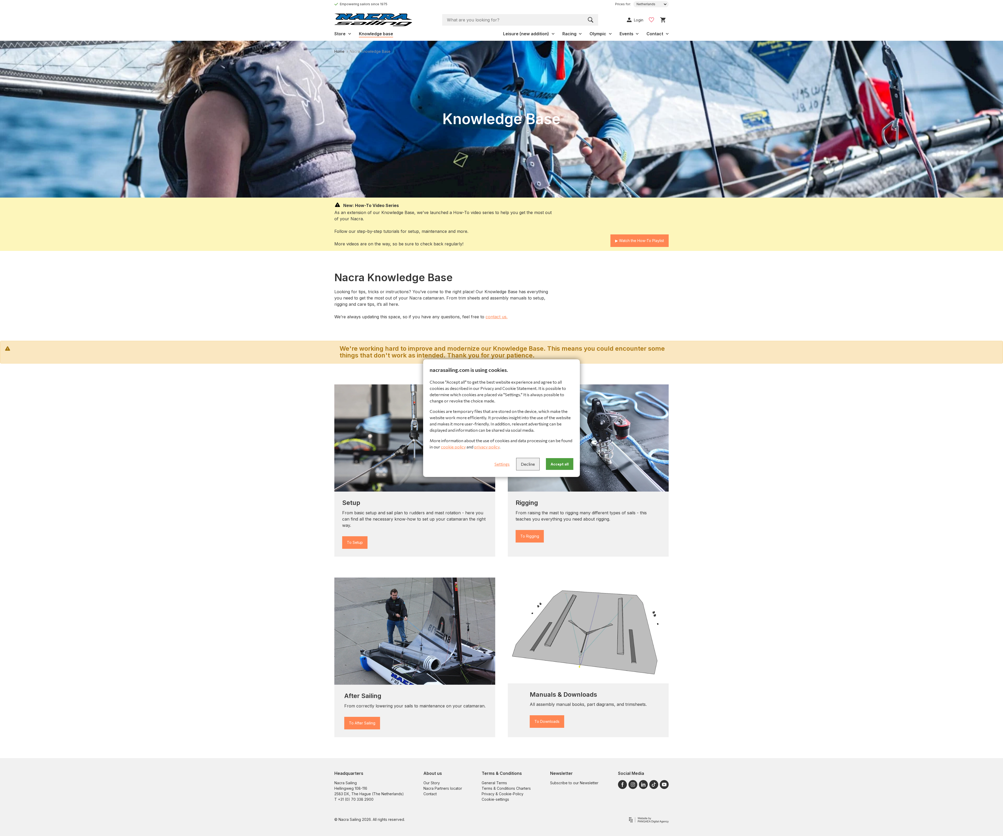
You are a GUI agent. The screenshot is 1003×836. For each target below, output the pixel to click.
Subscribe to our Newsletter (574, 783)
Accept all (560, 464)
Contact (430, 794)
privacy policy (486, 446)
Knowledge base (376, 33)
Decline (528, 464)
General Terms (494, 783)
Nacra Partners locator (442, 788)
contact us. (497, 316)
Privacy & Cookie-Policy (502, 794)
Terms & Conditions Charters (506, 788)
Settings (502, 464)
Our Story (431, 783)
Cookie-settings (495, 799)
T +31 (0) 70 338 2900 (354, 799)
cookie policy (453, 446)
